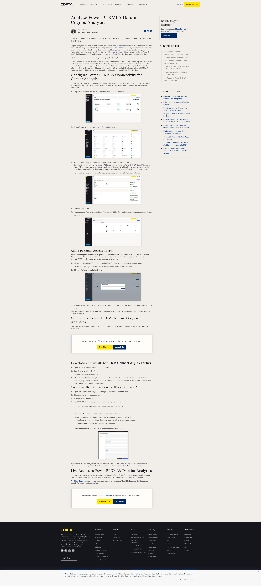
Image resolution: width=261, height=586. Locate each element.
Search (179, 4)
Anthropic (187, 534)
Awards (150, 544)
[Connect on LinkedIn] (151, 31)
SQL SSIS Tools (117, 540)
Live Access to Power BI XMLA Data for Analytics (175, 79)
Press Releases (153, 537)
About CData (152, 534)
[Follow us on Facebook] (145, 31)
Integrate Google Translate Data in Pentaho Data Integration (176, 97)
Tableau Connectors (101, 560)
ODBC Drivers (99, 534)
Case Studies (170, 537)
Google (186, 540)
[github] (69, 550)
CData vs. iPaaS (135, 549)
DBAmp (115, 544)
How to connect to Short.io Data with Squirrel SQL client (175, 109)
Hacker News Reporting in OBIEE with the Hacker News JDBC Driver (176, 126)
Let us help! (119, 347)
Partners (151, 550)
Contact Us (152, 557)
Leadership (152, 547)
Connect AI (116, 537)
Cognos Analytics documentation (129, 466)
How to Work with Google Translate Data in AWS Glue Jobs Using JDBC (176, 121)
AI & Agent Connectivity (134, 541)
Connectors (134, 534)
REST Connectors (100, 550)
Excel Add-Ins (99, 553)
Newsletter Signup (172, 547)
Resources (169, 544)
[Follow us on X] (148, 31)
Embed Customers (136, 546)
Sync (114, 534)
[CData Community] (73, 550)
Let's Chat (190, 4)
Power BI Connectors (101, 557)
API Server (98, 547)
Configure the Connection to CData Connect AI (176, 73)
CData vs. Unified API (137, 552)
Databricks (188, 537)
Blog (167, 540)
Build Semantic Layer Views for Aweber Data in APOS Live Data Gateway (175, 150)
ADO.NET (98, 540)
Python (97, 544)
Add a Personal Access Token (176, 57)
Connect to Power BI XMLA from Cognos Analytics (175, 62)
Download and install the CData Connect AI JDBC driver (177, 67)
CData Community (172, 534)
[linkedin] (62, 550)
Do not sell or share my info (187, 580)
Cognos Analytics (117, 50)
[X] (65, 550)
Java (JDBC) (99, 537)
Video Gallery (171, 553)
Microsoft (187, 544)
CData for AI (143, 4)
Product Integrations (137, 537)
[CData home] (68, 4)
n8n (185, 547)
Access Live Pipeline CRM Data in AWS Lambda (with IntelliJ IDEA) (175, 144)
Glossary (169, 550)
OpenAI (186, 550)
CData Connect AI (119, 48)
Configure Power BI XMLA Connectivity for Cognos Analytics (176, 53)
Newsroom (152, 540)
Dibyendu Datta (83, 30)
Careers (151, 553)
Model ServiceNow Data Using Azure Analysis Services (174, 132)
